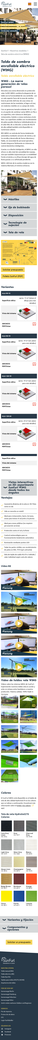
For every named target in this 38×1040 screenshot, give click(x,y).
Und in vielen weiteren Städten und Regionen (16, 1003)
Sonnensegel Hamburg (8, 994)
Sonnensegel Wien (7, 1000)
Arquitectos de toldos (8, 983)
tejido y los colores (24, 806)
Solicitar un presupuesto (19, 942)
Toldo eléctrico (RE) (7, 974)
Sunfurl (4, 50)
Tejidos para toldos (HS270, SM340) (12, 980)
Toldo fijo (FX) (5, 977)
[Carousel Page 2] (21, 41)
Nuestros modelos (18, 50)
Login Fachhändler (7, 1020)
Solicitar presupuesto (13, 269)
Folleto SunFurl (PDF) (13, 276)
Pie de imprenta (6, 1011)
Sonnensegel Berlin (7, 991)
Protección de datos (7, 1014)
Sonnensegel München (8, 997)
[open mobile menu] (35, 4)
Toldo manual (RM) (7, 971)
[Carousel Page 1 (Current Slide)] (17, 41)
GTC (2, 1017)
